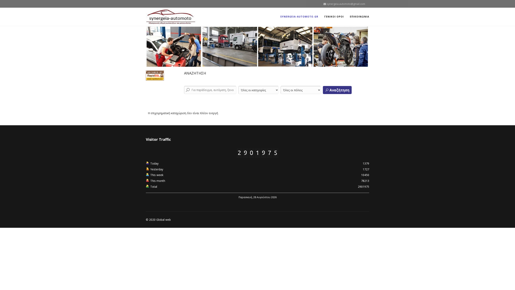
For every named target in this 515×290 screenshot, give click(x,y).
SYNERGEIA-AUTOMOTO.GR (299, 16)
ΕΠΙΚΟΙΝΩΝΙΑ (359, 16)
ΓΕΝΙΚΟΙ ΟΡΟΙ (334, 16)
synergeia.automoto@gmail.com (346, 4)
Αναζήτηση (339, 90)
